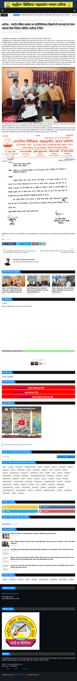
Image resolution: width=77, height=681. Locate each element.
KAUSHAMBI (28, 481)
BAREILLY (44, 470)
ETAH (53, 473)
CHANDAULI (24, 473)
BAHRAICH (6, 470)
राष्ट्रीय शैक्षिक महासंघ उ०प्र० (20, 674)
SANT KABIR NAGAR (8, 490)
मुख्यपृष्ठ (3, 20)
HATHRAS (36, 478)
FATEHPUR (17, 475)
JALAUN (44, 478)
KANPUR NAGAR (18, 481)
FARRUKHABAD (7, 475)
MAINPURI (23, 484)
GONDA (66, 475)
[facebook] (57, 507)
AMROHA (46, 467)
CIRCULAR (20, 579)
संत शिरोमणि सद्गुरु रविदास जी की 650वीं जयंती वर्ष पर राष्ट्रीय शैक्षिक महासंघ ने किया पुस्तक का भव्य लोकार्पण (45, 15)
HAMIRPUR (15, 478)
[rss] (20, 507)
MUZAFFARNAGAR (8, 487)
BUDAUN (5, 473)
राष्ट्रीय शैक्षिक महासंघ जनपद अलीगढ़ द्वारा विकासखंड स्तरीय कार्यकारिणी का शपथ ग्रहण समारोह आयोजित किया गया (37, 290)
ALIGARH (8, 20)
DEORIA (48, 473)
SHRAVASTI (38, 490)
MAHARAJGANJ (7, 484)
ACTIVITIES (12, 579)
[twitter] (20, 511)
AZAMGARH (62, 467)
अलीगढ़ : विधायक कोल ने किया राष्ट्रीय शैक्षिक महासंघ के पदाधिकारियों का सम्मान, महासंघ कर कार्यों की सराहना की (63, 290)
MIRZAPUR (52, 484)
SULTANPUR (6, 493)
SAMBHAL (61, 487)
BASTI (51, 470)
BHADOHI (57, 470)
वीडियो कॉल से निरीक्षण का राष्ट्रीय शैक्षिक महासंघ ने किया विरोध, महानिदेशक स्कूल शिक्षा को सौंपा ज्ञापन (33, 533)
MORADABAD (60, 484)
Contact (25, 668)
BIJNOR (65, 470)
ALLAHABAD (19, 467)
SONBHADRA (67, 490)
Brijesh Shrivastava (8, 32)
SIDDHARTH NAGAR (49, 490)
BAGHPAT (70, 467)
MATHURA (31, 484)
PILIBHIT (17, 487)
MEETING (34, 579)
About (16, 668)
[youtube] (57, 511)
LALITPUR (60, 481)
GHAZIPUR (59, 475)
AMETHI (40, 467)
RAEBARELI (35, 487)
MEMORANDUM (43, 579)
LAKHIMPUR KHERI (49, 481)
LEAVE (27, 579)
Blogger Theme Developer (30, 678)
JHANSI (58, 478)
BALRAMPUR (20, 470)
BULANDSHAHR (14, 473)
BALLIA (13, 470)
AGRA (4, 467)
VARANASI (21, 493)
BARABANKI (36, 470)
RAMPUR (43, 487)
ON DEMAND (53, 579)
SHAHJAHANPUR (21, 490)
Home (8, 668)
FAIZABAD (67, 473)
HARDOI (29, 478)
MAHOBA (16, 484)
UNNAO (14, 493)
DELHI (41, 473)
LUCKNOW (68, 481)
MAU (38, 484)
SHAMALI (30, 490)
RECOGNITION (63, 579)
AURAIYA (54, 467)
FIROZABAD (25, 475)
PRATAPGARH (26, 487)
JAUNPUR (51, 478)
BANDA (29, 470)
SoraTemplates (12, 678)
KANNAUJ (65, 478)
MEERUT (44, 484)
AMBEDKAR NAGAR (30, 467)
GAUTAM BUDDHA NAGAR (38, 475)
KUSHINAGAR (38, 481)
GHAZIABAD (50, 475)
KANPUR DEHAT (7, 481)
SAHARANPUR (52, 487)
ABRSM (5, 579)
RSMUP (72, 579)
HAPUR (23, 478)
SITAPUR (59, 490)
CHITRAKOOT (33, 473)
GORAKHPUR (6, 478)
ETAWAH (59, 473)
